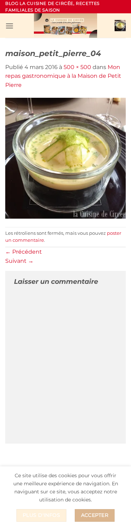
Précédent (23, 251)
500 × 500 (77, 67)
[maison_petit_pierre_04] (65, 158)
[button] (9, 25)
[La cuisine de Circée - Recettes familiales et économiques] (66, 25)
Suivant (19, 261)
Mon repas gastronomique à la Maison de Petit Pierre (63, 76)
